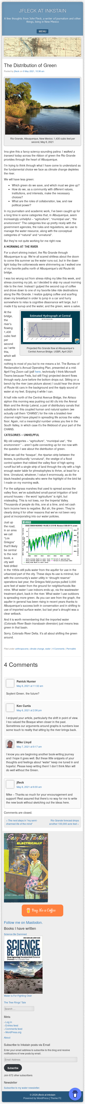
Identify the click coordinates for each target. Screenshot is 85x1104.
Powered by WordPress (36, 1098)
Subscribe (13, 1067)
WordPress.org (13, 1032)
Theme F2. (56, 1098)
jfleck (16, 71)
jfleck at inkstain (42, 10)
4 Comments (58, 648)
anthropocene (21, 648)
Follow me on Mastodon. (23, 922)
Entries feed (11, 1025)
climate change (37, 648)
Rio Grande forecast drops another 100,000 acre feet (64, 822)
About (7, 1037)
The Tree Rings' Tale (15, 1002)
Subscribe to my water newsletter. (22, 1087)
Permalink (71, 648)
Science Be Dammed (15, 934)
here (38, 371)
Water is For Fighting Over (18, 995)
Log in (8, 1022)
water (48, 648)
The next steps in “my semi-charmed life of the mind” (21, 822)
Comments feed (13, 1028)
